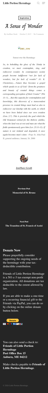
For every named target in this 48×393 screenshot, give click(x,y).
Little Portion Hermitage (17, 3)
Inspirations (24, 17)
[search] (38, 3)
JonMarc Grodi (12, 34)
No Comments (39, 34)
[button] (43, 3)
